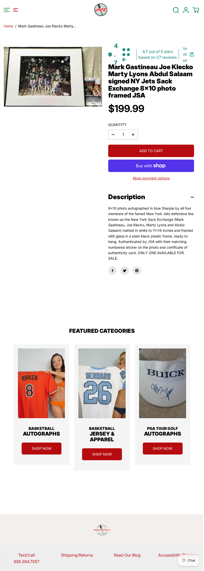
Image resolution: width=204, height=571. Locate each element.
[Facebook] (112, 270)
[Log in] (185, 9)
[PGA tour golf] (162, 383)
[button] (10, 10)
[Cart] (195, 9)
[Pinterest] (137, 270)
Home (8, 26)
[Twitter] (124, 270)
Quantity (117, 124)
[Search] (175, 9)
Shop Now (41, 448)
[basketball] (41, 383)
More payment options (151, 178)
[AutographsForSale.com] (100, 9)
